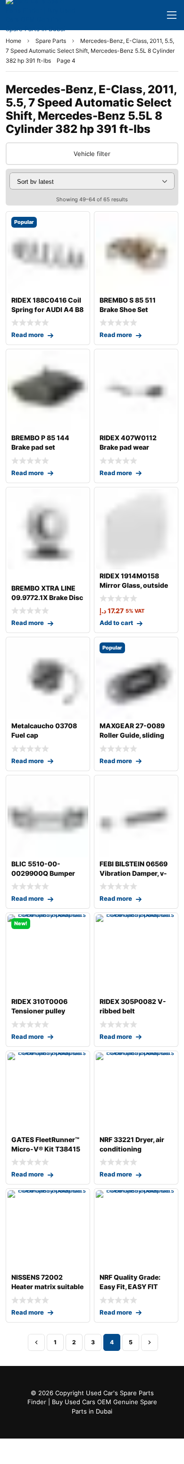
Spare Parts (50, 40)
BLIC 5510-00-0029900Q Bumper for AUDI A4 (43, 873)
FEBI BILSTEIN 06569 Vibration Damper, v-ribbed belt (133, 873)
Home (13, 40)
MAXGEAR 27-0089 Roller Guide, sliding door (132, 735)
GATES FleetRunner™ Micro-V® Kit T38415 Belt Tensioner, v (45, 1148)
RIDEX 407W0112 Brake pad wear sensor (128, 447)
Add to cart (116, 622)
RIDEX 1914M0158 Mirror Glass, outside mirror (134, 585)
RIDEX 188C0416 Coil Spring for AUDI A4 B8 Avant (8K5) (47, 309)
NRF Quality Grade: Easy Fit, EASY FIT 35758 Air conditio (130, 1286)
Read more (27, 334)
